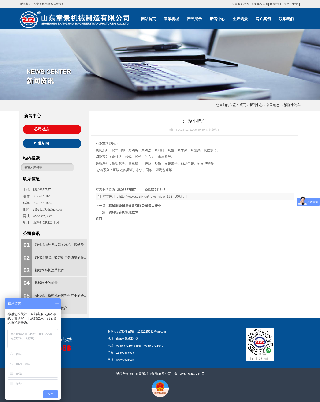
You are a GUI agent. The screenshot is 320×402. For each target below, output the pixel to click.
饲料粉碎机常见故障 (123, 212)
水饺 (139, 170)
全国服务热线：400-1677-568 (250, 4)
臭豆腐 (133, 163)
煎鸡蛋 (186, 163)
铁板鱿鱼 (118, 163)
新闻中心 (256, 105)
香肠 (148, 163)
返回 (99, 219)
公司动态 (272, 105)
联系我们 (275, 4)
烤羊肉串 (118, 150)
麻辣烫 (117, 157)
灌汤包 (160, 170)
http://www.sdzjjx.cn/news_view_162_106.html (153, 196)
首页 (242, 105)
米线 (128, 157)
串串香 (163, 157)
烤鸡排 (159, 150)
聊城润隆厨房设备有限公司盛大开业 (135, 205)
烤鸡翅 (146, 150)
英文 (286, 4)
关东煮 (150, 157)
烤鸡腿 (133, 150)
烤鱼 (171, 150)
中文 (295, 4)
